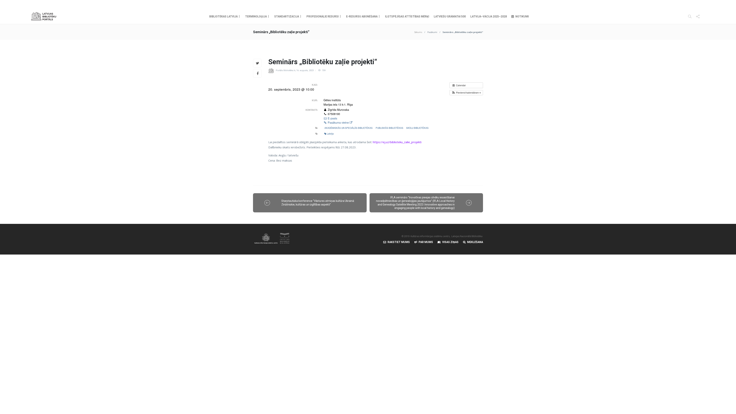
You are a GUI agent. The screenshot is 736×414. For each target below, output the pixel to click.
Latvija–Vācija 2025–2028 (488, 16)
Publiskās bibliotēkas (389, 127)
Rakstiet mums (399, 242)
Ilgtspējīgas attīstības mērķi (407, 16)
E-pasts (332, 118)
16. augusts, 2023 (305, 70)
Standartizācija (286, 16)
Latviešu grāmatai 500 (450, 16)
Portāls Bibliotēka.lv (285, 70)
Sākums (418, 32)
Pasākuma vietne (338, 122)
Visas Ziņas (450, 242)
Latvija (330, 133)
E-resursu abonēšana (362, 16)
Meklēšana (475, 242)
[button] (466, 92)
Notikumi (522, 16)
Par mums (426, 242)
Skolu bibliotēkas (417, 127)
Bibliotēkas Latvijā (223, 16)
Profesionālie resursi (322, 16)
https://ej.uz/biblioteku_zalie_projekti (397, 142)
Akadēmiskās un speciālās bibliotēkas (348, 127)
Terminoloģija (256, 16)
